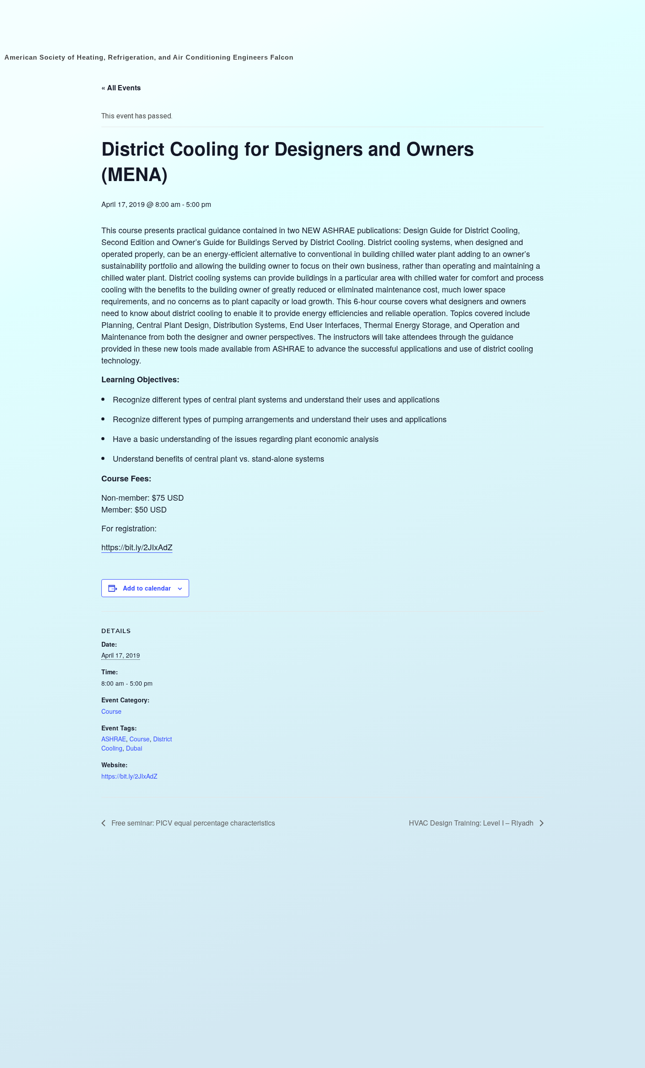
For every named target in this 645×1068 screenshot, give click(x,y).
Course (111, 711)
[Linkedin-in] (566, 29)
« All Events (121, 87)
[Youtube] (547, 29)
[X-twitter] (509, 29)
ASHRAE (113, 738)
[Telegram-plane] (622, 29)
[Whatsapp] (603, 29)
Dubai (134, 748)
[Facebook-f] (528, 29)
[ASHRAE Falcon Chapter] (59, 27)
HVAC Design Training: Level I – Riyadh (472, 823)
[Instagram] (584, 29)
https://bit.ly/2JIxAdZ (136, 546)
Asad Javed (340, 1057)
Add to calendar (147, 588)
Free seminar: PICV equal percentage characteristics (192, 823)
